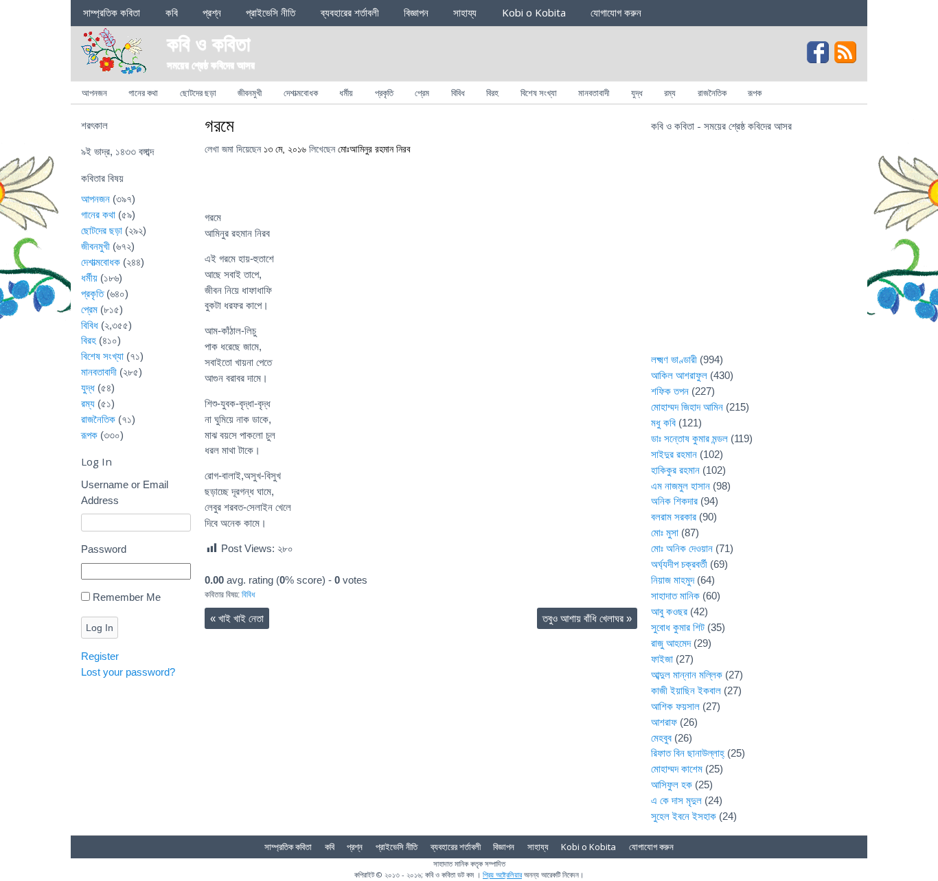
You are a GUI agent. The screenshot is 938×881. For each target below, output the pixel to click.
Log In (99, 627)
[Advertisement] (754, 251)
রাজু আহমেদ (671, 643)
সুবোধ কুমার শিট (678, 627)
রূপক (755, 93)
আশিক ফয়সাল (675, 706)
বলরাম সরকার (673, 517)
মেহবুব (661, 738)
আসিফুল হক (671, 784)
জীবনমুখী (250, 93)
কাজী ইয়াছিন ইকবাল (686, 690)
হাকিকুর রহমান (675, 470)
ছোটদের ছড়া (198, 93)
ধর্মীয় (346, 93)
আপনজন (94, 93)
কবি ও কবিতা (209, 43)
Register (100, 656)
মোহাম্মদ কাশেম (676, 769)
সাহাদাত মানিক (675, 596)
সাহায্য (465, 12)
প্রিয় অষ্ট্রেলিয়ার (502, 874)
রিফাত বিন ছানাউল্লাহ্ (687, 753)
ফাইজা (662, 659)
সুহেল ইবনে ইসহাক (683, 816)
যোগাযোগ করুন (616, 12)
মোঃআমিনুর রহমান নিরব (374, 149)
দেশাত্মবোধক (301, 93)
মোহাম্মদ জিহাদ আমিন (687, 407)
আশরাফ (664, 722)
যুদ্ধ (637, 93)
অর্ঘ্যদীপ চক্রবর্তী (679, 564)
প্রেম (422, 93)
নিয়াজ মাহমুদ (672, 580)
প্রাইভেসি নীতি (270, 12)
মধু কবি (663, 422)
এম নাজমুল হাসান (680, 486)
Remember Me (127, 597)
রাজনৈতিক (712, 93)
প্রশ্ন (212, 12)
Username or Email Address (124, 492)
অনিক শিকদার (674, 501)
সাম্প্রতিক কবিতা (111, 12)
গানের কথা (143, 93)
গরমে (219, 125)
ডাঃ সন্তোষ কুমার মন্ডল (689, 438)
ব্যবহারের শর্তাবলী (350, 12)
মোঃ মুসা (664, 532)
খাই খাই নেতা (237, 618)
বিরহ (492, 93)
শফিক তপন (670, 391)
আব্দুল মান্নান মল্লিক (686, 674)
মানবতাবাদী (593, 93)
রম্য (670, 93)
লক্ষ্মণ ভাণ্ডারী (674, 359)
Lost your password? (128, 672)
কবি (171, 12)
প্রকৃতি (384, 93)
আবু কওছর (669, 611)
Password (103, 549)
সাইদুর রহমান (674, 454)
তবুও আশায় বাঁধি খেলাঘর (587, 618)
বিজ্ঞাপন (416, 12)
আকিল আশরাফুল (679, 375)
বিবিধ (458, 93)
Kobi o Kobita (534, 12)
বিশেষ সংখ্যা (539, 93)
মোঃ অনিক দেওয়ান (682, 548)
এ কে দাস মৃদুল (676, 800)
